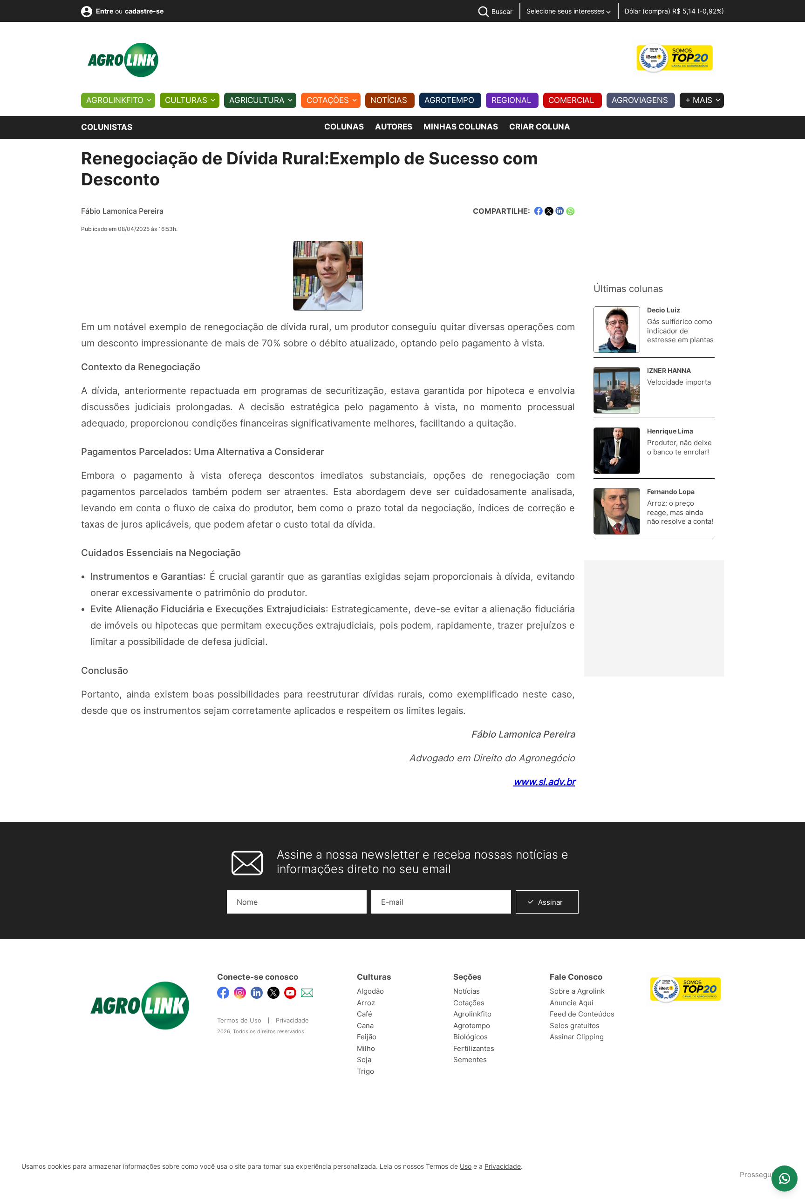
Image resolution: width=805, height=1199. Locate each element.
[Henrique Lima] (614, 450)
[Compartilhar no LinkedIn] (559, 211)
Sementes (470, 1059)
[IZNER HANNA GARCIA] (614, 390)
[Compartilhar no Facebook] (538, 211)
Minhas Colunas (460, 126)
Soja (364, 1059)
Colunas (344, 126)
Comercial (571, 100)
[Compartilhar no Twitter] (549, 211)
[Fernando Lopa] (614, 511)
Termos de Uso (239, 1020)
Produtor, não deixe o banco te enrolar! (679, 447)
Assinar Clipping (577, 1036)
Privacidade (292, 1020)
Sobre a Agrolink (577, 991)
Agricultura (257, 100)
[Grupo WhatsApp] (784, 1178)
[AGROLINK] (123, 60)
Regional (511, 100)
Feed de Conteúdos (582, 1013)
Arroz (366, 1002)
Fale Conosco (576, 977)
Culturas (186, 100)
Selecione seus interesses (566, 11)
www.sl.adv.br (544, 781)
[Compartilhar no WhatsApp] (570, 211)
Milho (366, 1048)
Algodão (370, 991)
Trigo (365, 1071)
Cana (365, 1025)
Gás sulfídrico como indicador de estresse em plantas (680, 330)
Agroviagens (640, 100)
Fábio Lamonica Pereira (122, 211)
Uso (465, 1166)
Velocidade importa (679, 382)
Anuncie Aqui (572, 1002)
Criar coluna (539, 126)
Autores (393, 126)
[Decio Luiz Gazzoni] (614, 329)
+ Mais (698, 100)
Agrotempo (449, 100)
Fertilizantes (473, 1048)
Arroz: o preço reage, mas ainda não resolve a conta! (680, 512)
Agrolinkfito (114, 100)
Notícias (388, 100)
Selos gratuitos (575, 1025)
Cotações (328, 100)
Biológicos (470, 1036)
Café (364, 1013)
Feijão (366, 1036)
